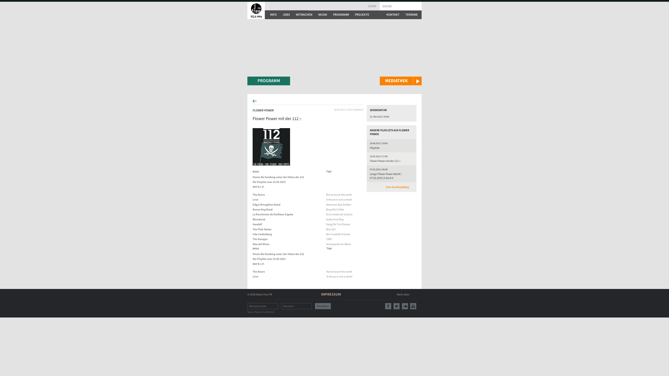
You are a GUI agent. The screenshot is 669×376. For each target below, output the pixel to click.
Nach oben (403, 294)
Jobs (286, 15)
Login (372, 6)
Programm (341, 15)
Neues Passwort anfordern (261, 312)
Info (273, 15)
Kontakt (392, 15)
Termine (411, 15)
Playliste (375, 148)
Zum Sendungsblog (397, 187)
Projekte (362, 15)
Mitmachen (304, 15)
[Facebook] (388, 306)
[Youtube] (413, 306)
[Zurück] (334, 102)
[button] (401, 81)
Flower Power (263, 110)
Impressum (331, 294)
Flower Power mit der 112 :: (385, 161)
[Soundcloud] (405, 306)
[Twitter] (396, 306)
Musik (322, 15)
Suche (387, 6)
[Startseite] (256, 10)
